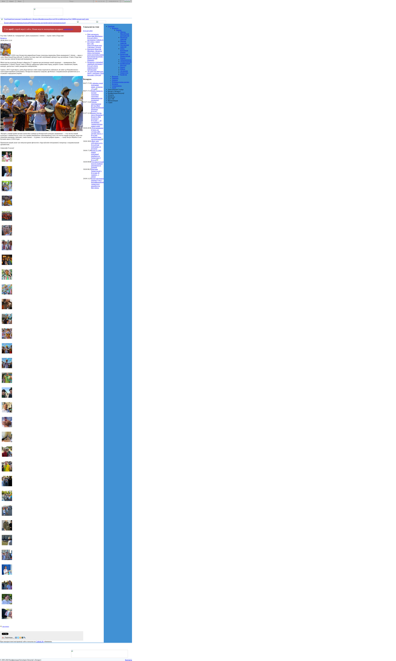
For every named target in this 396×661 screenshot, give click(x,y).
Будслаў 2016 (88, 31)
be (96, 1)
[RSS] (125, 2)
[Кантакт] (28, 1)
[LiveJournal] (25, 637)
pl (99, 1)
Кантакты (128, 660)
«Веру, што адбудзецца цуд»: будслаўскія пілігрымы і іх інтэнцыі (97, 144)
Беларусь (3, 38)
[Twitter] (127, 2)
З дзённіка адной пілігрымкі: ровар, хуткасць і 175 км (97, 86)
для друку (5, 626)
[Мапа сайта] (31, 1)
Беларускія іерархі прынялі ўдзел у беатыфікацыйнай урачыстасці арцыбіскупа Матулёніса (97, 183)
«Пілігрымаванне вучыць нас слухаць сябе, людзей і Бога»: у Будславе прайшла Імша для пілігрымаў (97, 133)
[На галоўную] (7, 10)
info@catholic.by (113, 1)
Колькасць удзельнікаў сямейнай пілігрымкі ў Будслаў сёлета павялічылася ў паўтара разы (95, 65)
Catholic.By (40, 641)
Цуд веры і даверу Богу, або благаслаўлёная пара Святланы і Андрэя (94, 44)
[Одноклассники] (20, 637)
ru (98, 1)
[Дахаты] (26, 1)
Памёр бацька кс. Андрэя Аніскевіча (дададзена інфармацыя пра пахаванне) (97, 95)
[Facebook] (129, 2)
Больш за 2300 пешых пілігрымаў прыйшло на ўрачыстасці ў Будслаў (96, 155)
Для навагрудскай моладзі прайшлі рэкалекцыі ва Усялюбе (97, 164)
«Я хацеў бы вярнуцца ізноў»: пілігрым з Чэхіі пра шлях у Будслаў (95, 73)
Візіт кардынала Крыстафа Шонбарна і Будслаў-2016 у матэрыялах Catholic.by (95, 37)
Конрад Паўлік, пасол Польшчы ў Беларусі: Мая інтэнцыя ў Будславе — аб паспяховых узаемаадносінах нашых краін (97, 119)
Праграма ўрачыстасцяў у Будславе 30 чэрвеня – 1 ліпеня (96, 173)
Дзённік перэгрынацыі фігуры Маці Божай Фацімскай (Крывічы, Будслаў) (97, 106)
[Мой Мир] (22, 637)
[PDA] (123, 2)
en (102, 1)
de (104, 1)
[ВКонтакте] (16, 637)
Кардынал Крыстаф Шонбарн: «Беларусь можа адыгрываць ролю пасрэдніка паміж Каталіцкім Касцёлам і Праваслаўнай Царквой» (95, 54)
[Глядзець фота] (96, 89)
